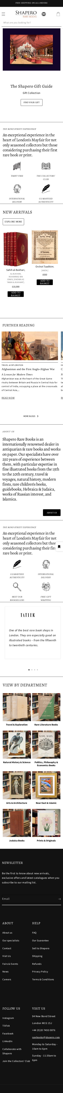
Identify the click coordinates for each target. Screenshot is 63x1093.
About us (7, 932)
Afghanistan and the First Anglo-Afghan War (28, 369)
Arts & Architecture (16, 803)
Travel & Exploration (17, 724)
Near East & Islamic (46, 803)
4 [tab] (37, 670)
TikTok (6, 1026)
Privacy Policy (40, 971)
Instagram (8, 1018)
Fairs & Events (10, 964)
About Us (52, 513)
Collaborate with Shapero (11, 1051)
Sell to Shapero (40, 948)
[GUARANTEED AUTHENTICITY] (46, 194)
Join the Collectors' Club (16, 1061)
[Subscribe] (57, 899)
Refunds (37, 964)
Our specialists (10, 940)
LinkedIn (7, 1041)
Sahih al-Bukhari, (15, 270)
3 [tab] (34, 670)
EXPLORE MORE (13, 222)
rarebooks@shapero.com (46, 1037)
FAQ (34, 932)
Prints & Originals (46, 840)
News (5, 971)
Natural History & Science (17, 762)
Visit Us (6, 956)
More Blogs (29, 416)
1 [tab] (29, 670)
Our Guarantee (40, 940)
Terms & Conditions (43, 979)
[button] (58, 14)
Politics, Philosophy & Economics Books (46, 764)
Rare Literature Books (46, 724)
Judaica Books (17, 840)
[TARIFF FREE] (17, 171)
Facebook (7, 1033)
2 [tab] (31, 670)
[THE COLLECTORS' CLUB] (46, 171)
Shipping (37, 956)
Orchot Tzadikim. (45, 266)
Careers (6, 979)
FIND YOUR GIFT (32, 102)
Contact (6, 948)
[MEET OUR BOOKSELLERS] (17, 592)
